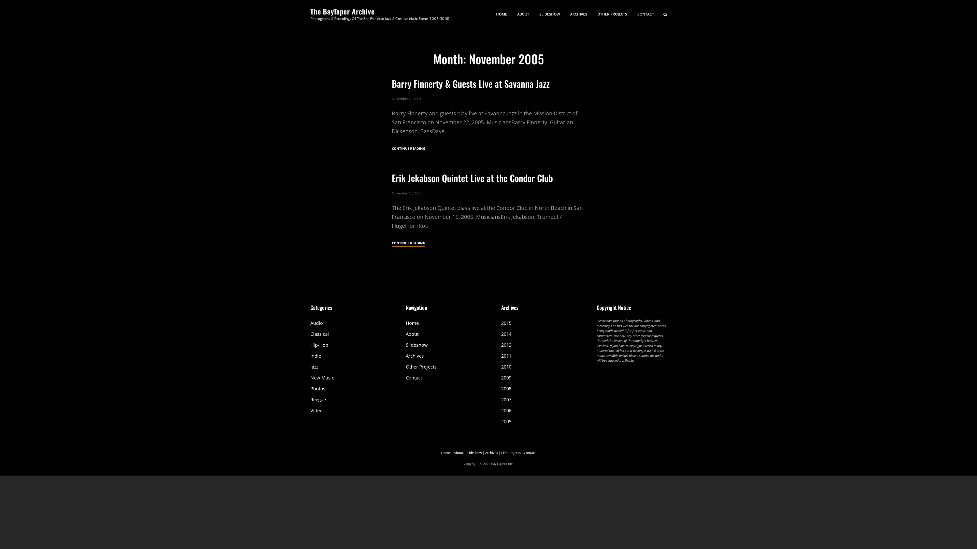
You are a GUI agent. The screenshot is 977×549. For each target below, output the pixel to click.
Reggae (318, 399)
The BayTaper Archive (342, 11)
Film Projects (511, 452)
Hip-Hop (319, 345)
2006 (506, 410)
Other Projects (612, 14)
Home (501, 14)
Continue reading (408, 149)
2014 (506, 334)
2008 (506, 389)
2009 (506, 378)
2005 (506, 421)
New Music (322, 378)
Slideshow (549, 14)
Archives (578, 14)
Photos (317, 389)
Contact (645, 14)
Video (316, 410)
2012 (506, 345)
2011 (506, 356)
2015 (506, 323)
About (523, 14)
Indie (315, 356)
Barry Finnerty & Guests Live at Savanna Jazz (471, 83)
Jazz (314, 367)
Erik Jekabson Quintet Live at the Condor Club (472, 178)
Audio (316, 323)
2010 (506, 367)
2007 (506, 399)
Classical (319, 334)
